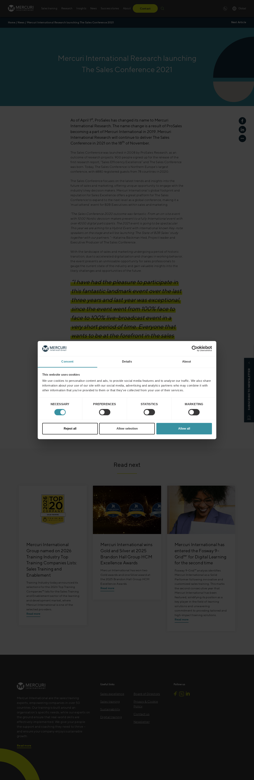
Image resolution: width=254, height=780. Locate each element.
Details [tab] (127, 361)
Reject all (70, 428)
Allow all (184, 428)
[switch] (104, 412)
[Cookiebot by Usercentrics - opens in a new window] (194, 348)
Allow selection (127, 428)
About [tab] (186, 361)
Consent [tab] (67, 361)
